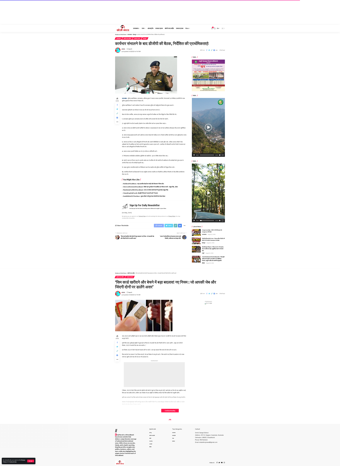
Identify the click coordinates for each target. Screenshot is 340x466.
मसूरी (203, 253)
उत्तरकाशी (119, 424)
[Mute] (220, 155)
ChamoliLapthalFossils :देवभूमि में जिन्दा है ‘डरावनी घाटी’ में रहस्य (140, 193)
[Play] (194, 155)
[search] (215, 28)
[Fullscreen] (222, 155)
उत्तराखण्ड (119, 38)
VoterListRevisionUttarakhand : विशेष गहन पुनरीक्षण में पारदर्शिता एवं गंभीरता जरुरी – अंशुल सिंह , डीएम (150, 187)
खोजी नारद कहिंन (127, 38)
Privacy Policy (171, 216)
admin (123, 49)
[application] (208, 127)
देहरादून (145, 38)
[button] (208, 127)
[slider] (207, 220)
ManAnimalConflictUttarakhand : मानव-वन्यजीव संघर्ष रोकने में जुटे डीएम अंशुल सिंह (145, 190)
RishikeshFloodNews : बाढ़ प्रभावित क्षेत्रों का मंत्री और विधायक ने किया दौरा (143, 184)
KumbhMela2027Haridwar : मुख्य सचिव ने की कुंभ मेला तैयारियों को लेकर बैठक (144, 196)
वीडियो (203, 263)
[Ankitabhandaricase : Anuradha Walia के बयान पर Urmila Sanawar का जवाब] (196, 240)
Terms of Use (12, 462)
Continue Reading (170, 410)
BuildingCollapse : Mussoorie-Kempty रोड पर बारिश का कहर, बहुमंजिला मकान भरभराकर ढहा (212, 248)
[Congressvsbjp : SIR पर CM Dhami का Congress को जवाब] (196, 232)
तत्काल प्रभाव (137, 38)
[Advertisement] (53, 12)
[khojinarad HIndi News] (122, 28)
